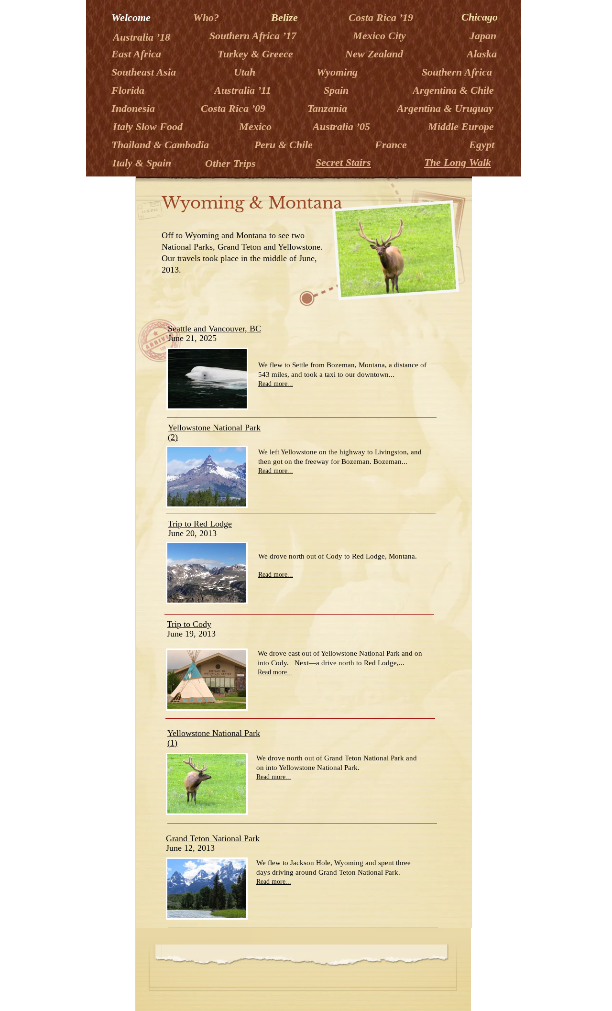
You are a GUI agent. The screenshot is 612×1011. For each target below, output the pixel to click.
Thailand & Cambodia (161, 145)
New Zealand (375, 54)
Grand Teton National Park (213, 838)
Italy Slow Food (148, 126)
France (392, 145)
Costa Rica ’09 (234, 108)
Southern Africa (457, 72)
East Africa (137, 54)
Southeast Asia (145, 72)
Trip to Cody (189, 624)
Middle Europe (462, 126)
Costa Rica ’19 (382, 17)
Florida (129, 90)
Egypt (483, 145)
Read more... (275, 383)
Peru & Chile (283, 145)
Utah (246, 72)
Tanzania (328, 108)
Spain (337, 90)
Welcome (132, 17)
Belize (286, 17)
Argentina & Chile (453, 90)
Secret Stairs (343, 162)
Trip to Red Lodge (200, 523)
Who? (207, 17)
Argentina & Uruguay (446, 108)
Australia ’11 (244, 90)
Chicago (479, 17)
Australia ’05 (343, 126)
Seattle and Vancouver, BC (214, 328)
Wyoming (339, 72)
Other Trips (230, 163)
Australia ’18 (143, 37)
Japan (484, 36)
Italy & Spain (141, 163)
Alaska (483, 54)
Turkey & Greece (257, 54)
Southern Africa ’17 (254, 36)
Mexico (256, 126)
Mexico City (381, 36)
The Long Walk (457, 162)
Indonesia (134, 108)
